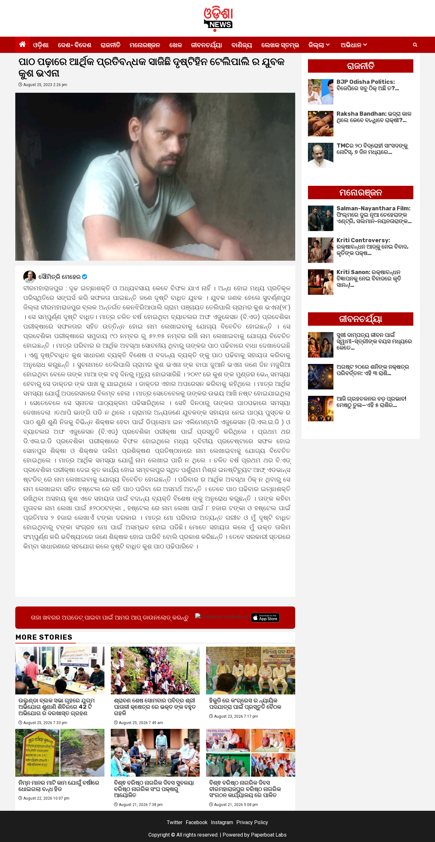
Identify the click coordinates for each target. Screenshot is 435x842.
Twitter (174, 822)
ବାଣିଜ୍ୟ (242, 45)
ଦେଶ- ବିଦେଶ (74, 45)
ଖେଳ (175, 45)
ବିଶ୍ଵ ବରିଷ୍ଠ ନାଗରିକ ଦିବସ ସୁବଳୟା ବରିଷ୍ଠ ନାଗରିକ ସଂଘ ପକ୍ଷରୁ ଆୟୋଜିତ (154, 789)
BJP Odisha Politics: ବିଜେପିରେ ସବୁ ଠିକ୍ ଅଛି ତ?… (368, 85)
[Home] (22, 44)
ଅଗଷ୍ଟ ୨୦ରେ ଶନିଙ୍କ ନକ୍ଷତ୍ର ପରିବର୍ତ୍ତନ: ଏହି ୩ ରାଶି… (373, 370)
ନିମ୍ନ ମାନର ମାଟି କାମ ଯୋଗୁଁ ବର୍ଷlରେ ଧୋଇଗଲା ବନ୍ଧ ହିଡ (58, 786)
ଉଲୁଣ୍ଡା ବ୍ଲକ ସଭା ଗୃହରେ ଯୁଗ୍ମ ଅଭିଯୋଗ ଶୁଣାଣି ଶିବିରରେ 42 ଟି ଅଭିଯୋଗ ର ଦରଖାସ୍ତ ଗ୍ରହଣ (56, 707)
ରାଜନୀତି (110, 45)
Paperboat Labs (269, 835)
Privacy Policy (252, 822)
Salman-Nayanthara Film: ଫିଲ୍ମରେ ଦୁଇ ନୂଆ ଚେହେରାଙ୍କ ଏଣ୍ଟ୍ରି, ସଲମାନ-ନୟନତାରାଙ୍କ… (374, 215)
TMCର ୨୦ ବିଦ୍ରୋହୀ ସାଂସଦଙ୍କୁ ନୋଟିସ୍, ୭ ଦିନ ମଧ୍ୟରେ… (372, 149)
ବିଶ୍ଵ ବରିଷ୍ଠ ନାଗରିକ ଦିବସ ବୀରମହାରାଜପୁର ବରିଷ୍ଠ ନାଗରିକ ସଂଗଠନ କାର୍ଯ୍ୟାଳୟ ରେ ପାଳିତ (245, 789)
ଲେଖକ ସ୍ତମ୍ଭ (280, 45)
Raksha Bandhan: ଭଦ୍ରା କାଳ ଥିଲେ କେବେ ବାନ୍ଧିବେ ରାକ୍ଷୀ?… (374, 117)
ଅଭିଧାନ (351, 45)
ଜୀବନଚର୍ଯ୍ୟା (206, 45)
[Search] (415, 45)
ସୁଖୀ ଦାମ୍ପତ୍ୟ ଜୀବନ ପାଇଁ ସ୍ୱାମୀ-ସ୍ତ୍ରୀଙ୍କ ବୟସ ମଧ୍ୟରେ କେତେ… (374, 341)
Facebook (197, 822)
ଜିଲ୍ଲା (316, 45)
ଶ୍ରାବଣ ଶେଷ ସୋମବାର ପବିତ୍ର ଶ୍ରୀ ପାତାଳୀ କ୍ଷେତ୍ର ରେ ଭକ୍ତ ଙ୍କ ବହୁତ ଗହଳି (155, 707)
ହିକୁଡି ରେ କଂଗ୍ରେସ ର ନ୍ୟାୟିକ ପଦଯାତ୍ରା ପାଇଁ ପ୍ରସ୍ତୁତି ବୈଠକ (245, 703)
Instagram (222, 822)
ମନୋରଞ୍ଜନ (145, 45)
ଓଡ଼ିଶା (41, 45)
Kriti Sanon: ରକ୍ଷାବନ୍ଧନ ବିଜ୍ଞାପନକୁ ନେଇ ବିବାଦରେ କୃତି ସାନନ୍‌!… (369, 278)
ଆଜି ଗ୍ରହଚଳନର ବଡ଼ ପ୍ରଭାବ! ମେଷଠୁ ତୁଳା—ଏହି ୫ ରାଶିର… (371, 402)
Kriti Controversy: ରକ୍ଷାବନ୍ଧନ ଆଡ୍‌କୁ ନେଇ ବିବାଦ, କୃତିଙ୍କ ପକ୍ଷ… (373, 247)
